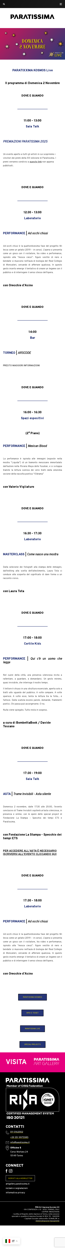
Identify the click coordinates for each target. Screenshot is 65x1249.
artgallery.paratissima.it (17, 1184)
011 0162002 (16, 1132)
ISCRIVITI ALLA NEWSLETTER (20, 1178)
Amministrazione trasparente (47, 1221)
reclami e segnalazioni (17, 1188)
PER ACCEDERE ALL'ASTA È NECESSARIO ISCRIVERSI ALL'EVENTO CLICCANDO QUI (30, 852)
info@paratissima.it (20, 1142)
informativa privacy (15, 1192)
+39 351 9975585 (19, 1137)
